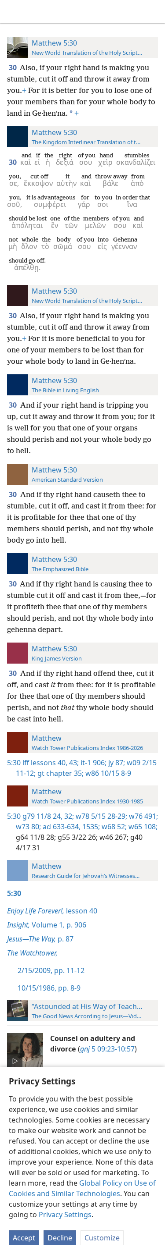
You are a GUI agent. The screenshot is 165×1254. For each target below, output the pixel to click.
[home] (13, 11)
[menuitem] (13, 11)
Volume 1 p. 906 (46, 925)
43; (73, 762)
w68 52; (113, 826)
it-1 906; (92, 762)
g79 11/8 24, (42, 816)
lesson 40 (52, 911)
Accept (24, 1238)
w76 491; (142, 816)
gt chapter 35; (60, 773)
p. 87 (40, 939)
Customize (102, 1238)
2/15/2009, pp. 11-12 (51, 970)
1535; (90, 826)
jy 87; (115, 762)
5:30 (14, 762)
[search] (154, 11)
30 (13, 67)
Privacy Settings (65, 1214)
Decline (60, 1238)
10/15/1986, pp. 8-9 (49, 988)
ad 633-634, (61, 826)
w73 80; (28, 826)
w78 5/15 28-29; (100, 816)
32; (68, 816)
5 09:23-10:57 (107, 1049)
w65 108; (142, 826)
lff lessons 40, (44, 762)
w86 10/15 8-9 (107, 773)
